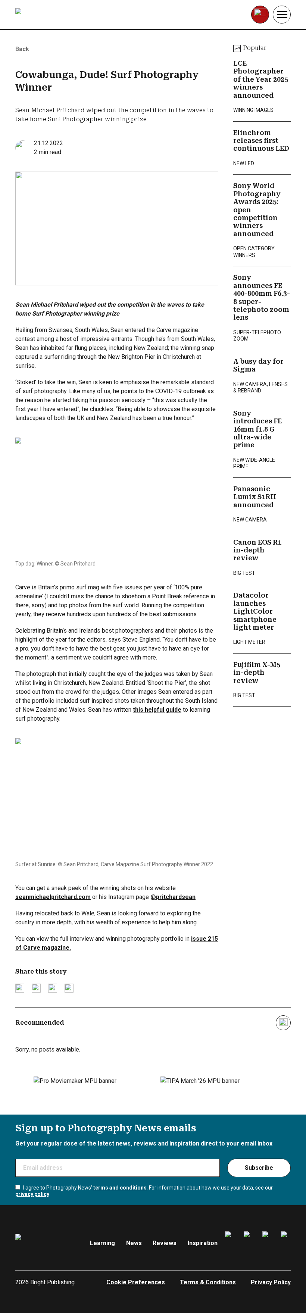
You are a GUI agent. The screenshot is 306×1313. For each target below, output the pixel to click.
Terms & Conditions (208, 1282)
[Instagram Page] (248, 1243)
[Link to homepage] (62, 14)
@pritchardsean (173, 896)
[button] (281, 14)
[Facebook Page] (230, 1243)
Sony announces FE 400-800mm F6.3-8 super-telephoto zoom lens (261, 297)
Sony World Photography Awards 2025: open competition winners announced (257, 210)
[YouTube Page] (286, 1243)
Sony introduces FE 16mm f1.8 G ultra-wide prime (257, 429)
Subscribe (259, 1167)
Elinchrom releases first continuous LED (261, 141)
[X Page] (267, 1243)
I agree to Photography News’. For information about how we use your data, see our (144, 1191)
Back (22, 49)
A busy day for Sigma (258, 365)
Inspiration (203, 1243)
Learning (102, 1243)
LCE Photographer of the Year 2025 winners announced (260, 79)
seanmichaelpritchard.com (53, 896)
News (134, 1243)
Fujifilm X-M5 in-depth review (256, 672)
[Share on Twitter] (19, 988)
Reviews (165, 1243)
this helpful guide (157, 709)
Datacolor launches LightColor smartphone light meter (255, 611)
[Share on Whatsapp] (69, 988)
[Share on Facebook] (36, 988)
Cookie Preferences (135, 1282)
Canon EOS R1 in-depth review (257, 550)
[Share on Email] (52, 988)
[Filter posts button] (283, 1022)
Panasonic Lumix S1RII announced (254, 497)
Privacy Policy (271, 1282)
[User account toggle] (260, 14)
